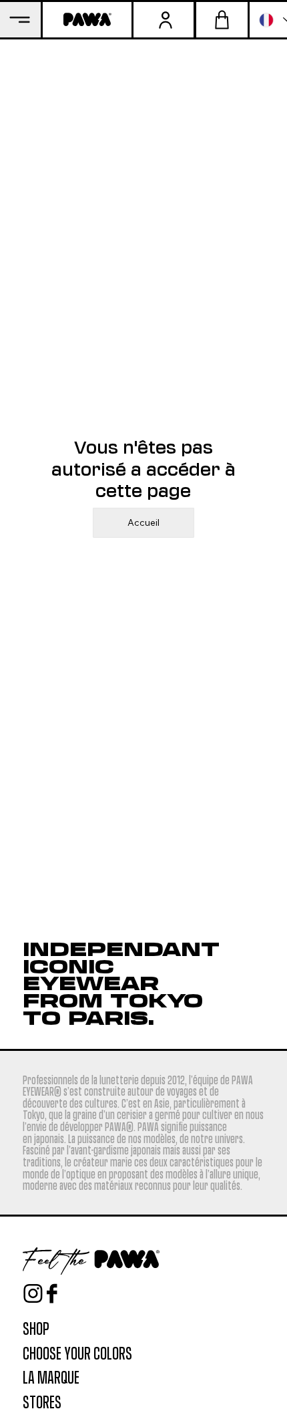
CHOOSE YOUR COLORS (77, 1352)
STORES (42, 1401)
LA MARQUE (51, 1376)
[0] (222, 19)
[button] (163, 19)
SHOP (36, 1327)
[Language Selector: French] (268, 19)
